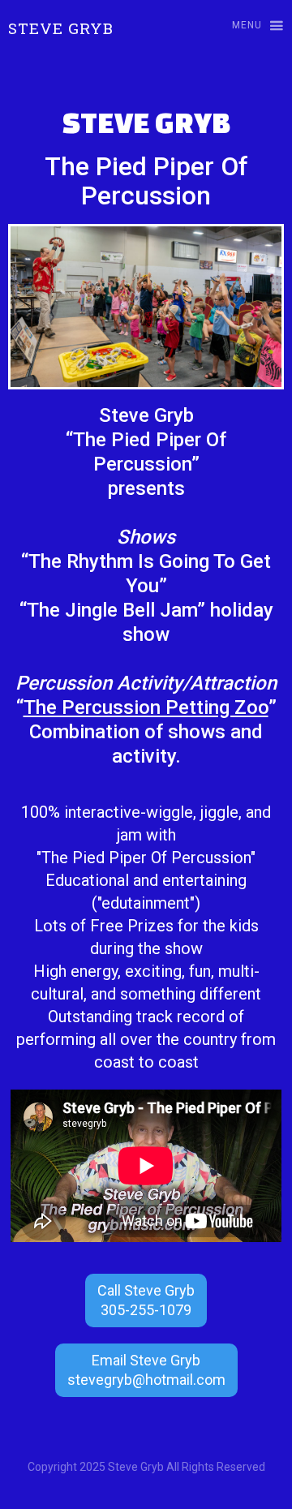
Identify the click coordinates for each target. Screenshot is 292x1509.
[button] (250, 26)
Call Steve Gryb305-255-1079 (146, 1300)
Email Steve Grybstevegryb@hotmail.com (146, 1370)
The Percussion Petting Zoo (146, 707)
